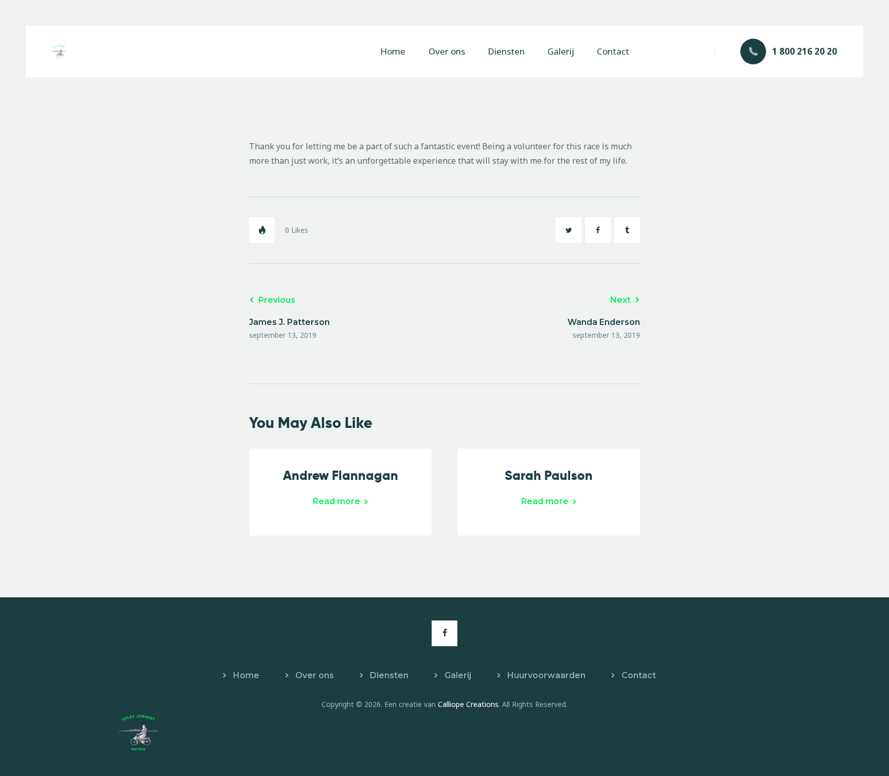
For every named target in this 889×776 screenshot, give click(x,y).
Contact (638, 675)
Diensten (389, 675)
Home (246, 675)
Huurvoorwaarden (546, 675)
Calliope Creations (468, 704)
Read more (336, 501)
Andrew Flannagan (340, 476)
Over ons (314, 675)
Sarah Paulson (549, 476)
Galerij (457, 675)
